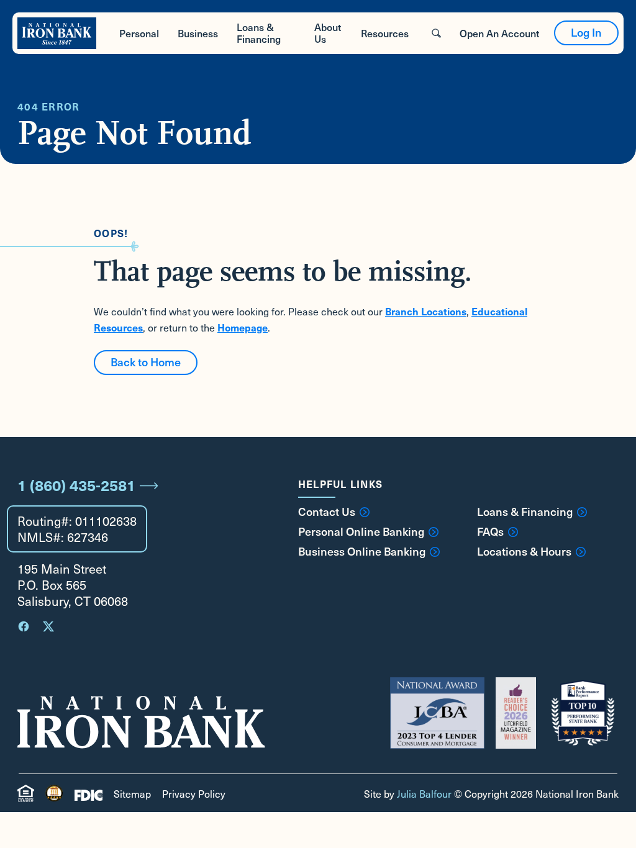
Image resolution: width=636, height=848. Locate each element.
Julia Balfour (424, 793)
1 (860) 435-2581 (76, 485)
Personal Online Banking (361, 531)
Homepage (242, 327)
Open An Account (499, 32)
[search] (436, 33)
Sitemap (132, 793)
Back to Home (146, 361)
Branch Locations (425, 311)
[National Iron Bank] (56, 33)
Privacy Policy (193, 793)
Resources (385, 32)
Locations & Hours (524, 551)
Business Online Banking (361, 551)
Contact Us (326, 511)
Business (198, 32)
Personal (139, 32)
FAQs (490, 531)
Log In (586, 32)
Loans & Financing (259, 32)
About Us (327, 32)
